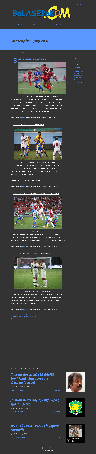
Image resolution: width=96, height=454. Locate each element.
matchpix (76, 73)
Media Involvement (47, 24)
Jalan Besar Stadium (79, 71)
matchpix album (78, 75)
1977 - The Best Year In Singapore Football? (34, 428)
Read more (57, 390)
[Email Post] (11, 319)
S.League (76, 79)
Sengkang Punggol (78, 82)
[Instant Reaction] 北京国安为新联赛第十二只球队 (34, 402)
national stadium (78, 77)
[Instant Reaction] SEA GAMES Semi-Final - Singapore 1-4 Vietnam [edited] (32, 378)
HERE (23, 117)
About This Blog (22, 24)
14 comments (19, 411)
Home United (77, 67)
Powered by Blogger (49, 447)
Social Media (34, 24)
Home (11, 24)
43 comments (19, 390)
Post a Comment (20, 437)
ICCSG (75, 69)
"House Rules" (59, 24)
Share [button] (76, 58)
